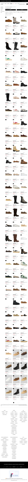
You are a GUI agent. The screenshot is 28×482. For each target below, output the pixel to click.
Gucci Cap (25, 438)
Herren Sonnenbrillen (14, 445)
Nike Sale (26, 414)
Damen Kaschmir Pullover (4, 445)
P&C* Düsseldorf (4, 414)
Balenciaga (16, 414)
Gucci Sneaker (25, 441)
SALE (13, 3)
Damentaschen (4, 438)
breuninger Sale (25, 420)
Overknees (3, 455)
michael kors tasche (14, 427)
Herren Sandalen (14, 458)
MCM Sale (21, 420)
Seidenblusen (6, 455)
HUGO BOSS (14, 417)
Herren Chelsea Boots (14, 448)
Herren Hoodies (14, 451)
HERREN (8, 3)
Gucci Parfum (21, 441)
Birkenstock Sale (21, 414)
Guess (12, 420)
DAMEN (5, 3)
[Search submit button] (27, 4)
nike (15, 431)
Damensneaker (4, 441)
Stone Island (12, 414)
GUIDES (16, 3)
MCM (15, 421)
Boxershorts (14, 455)
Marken (14, 410)
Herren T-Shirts (14, 438)
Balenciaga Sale (25, 417)
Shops (4, 410)
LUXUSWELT (2, 3)
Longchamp (13, 431)
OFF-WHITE (13, 421)
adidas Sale (21, 417)
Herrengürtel (14, 452)
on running (14, 434)
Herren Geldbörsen (14, 441)
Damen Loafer (4, 451)
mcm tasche (14, 424)
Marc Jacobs (15, 420)
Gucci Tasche (21, 438)
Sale (23, 410)
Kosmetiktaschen (4, 452)
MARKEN (11, 3)
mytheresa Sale (23, 421)
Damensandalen (4, 448)
